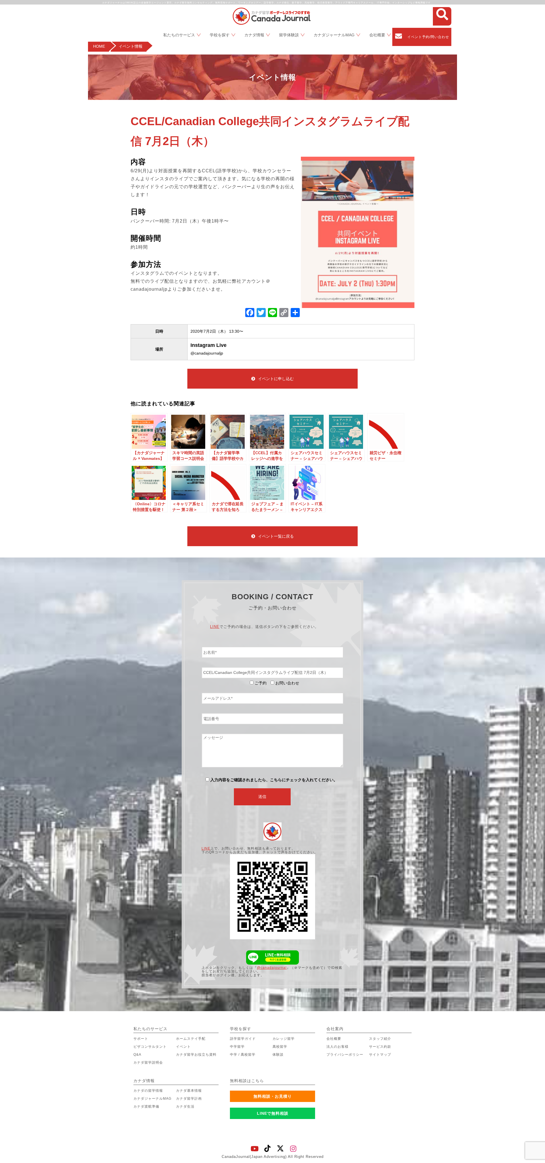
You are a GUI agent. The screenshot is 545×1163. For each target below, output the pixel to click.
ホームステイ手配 (191, 1038)
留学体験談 (289, 35)
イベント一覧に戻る (276, 536)
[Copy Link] (284, 313)
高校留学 (279, 1046)
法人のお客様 (337, 1046)
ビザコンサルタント (150, 1046)
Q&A (137, 1054)
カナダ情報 (254, 35)
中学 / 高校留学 (242, 1054)
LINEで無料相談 (272, 1113)
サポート (140, 1038)
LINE (214, 627)
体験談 (278, 1054)
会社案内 (334, 1028)
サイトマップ (380, 1054)
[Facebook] (249, 313)
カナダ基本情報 (189, 1090)
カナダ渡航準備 (146, 1106)
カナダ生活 (185, 1106)
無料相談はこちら (247, 1080)
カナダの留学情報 (148, 1090)
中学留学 (237, 1046)
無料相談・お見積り (272, 1096)
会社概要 (377, 35)
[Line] (272, 313)
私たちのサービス (179, 35)
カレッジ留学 (283, 1038)
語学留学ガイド (243, 1038)
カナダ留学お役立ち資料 (196, 1054)
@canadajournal (272, 968)
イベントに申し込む (276, 378)
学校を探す (220, 35)
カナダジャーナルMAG (334, 35)
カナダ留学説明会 (148, 1062)
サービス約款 (380, 1046)
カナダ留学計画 (189, 1098)
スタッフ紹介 (380, 1038)
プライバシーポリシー (344, 1054)
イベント (183, 1046)
